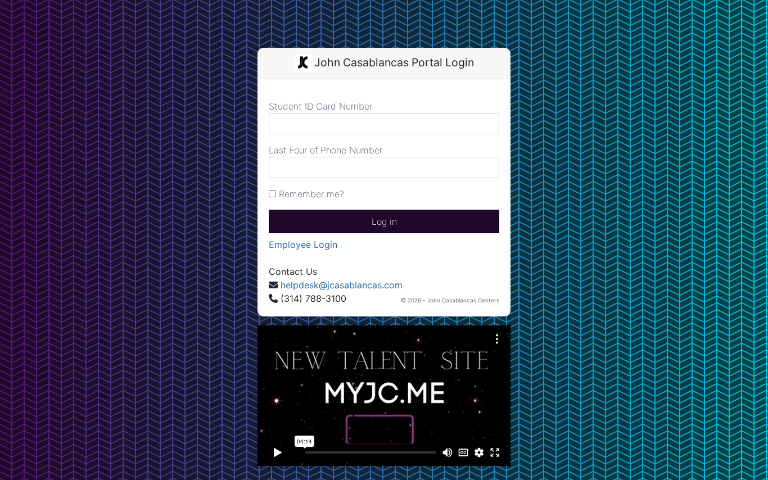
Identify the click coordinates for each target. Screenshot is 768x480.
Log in (384, 221)
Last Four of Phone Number (325, 150)
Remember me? (310, 194)
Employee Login (303, 244)
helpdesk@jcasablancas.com (342, 285)
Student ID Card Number (320, 106)
